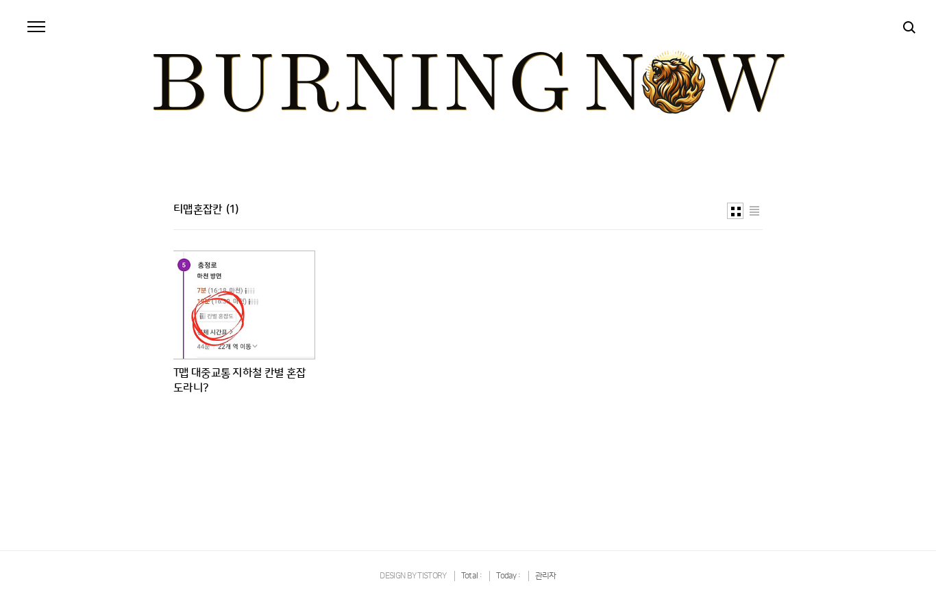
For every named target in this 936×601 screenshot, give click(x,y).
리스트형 (754, 211)
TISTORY (431, 576)
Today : (508, 576)
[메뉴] (36, 27)
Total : (472, 576)
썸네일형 (735, 211)
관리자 (545, 576)
